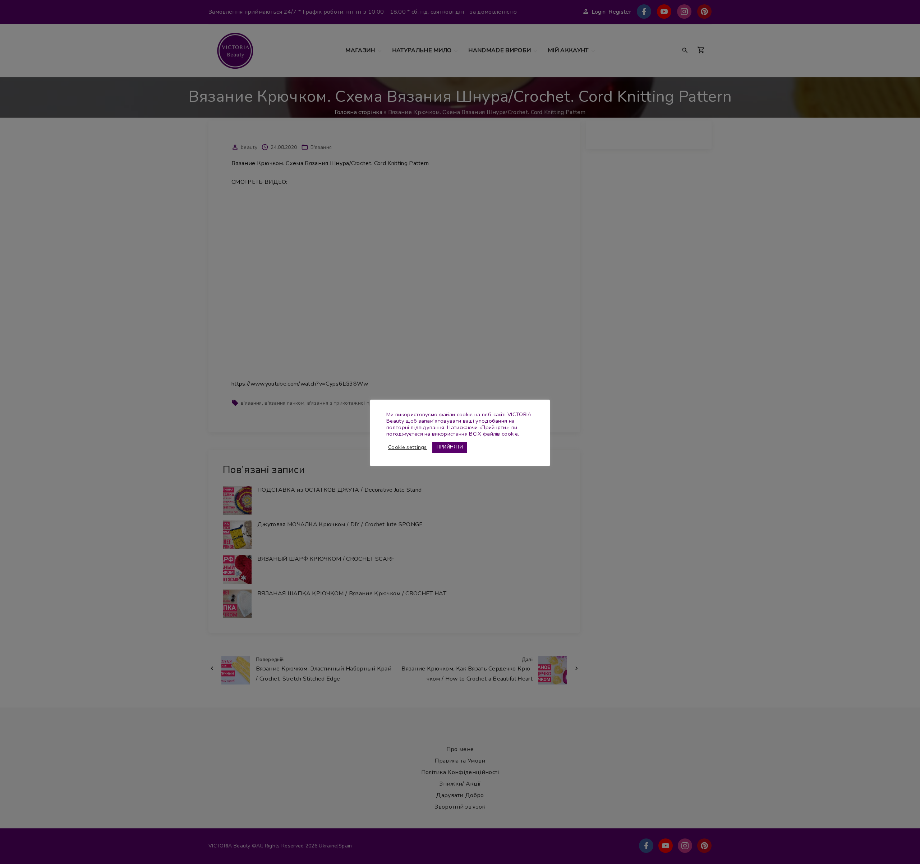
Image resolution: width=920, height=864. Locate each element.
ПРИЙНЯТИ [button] (450, 447)
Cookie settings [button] (407, 447)
